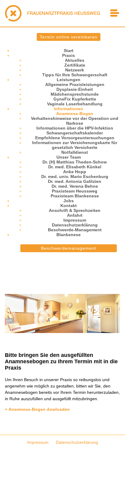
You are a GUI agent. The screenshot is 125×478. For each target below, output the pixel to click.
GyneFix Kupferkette (74, 99)
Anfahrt (75, 215)
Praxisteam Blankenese (75, 195)
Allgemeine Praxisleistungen (74, 84)
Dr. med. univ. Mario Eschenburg (74, 176)
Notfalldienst (74, 152)
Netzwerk (74, 70)
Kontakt (68, 205)
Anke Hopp (74, 171)
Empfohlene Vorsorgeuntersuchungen (74, 137)
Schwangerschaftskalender (74, 132)
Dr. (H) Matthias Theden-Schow (74, 162)
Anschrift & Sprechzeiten (74, 210)
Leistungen (68, 79)
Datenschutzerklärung (75, 225)
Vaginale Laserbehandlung (75, 103)
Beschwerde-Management (75, 229)
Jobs (68, 200)
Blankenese (68, 234)
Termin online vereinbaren (68, 37)
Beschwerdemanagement (68, 248)
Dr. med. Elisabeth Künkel (74, 166)
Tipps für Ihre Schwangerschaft (74, 74)
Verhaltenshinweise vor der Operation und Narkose (74, 121)
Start (68, 50)
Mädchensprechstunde (75, 94)
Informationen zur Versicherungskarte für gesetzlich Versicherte (74, 145)
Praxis (68, 55)
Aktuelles (74, 60)
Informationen (68, 108)
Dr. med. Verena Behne (75, 186)
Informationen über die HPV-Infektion (74, 128)
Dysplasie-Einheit (74, 89)
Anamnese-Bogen (74, 113)
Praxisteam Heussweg (74, 191)
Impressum (74, 220)
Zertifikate (74, 65)
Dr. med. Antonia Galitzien (74, 181)
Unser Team (68, 157)
